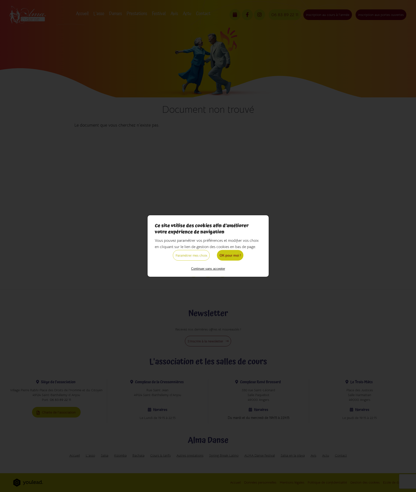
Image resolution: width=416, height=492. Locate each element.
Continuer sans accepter (208, 268)
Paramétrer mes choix (191, 255)
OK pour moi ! (230, 255)
